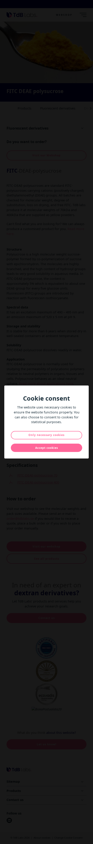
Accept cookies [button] (46, 448)
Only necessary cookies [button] (46, 435)
